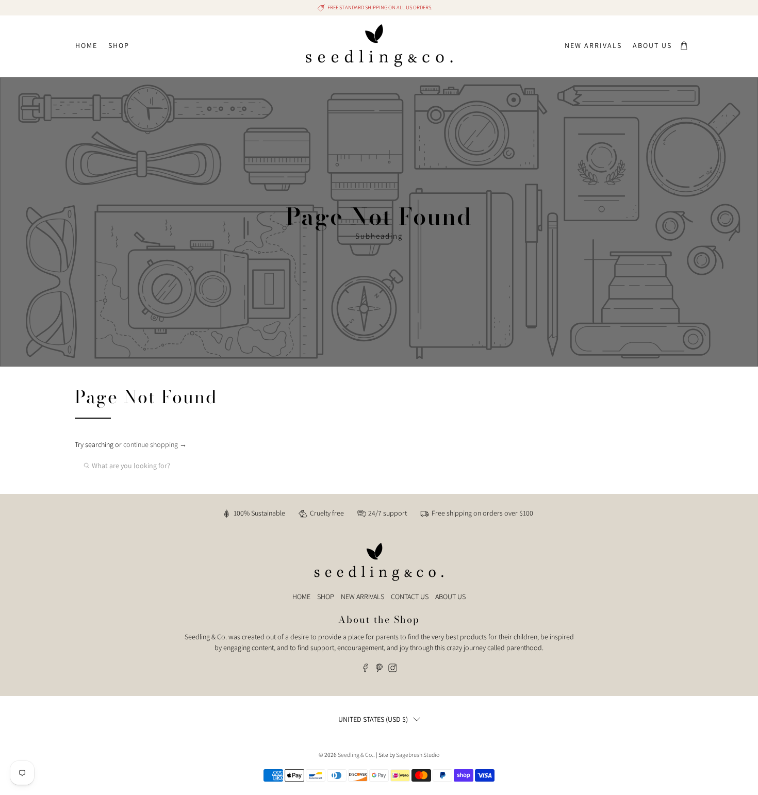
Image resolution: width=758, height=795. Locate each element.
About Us (652, 45)
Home (86, 45)
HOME (301, 596)
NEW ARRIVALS (362, 596)
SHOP (325, 596)
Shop (118, 45)
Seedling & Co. (355, 754)
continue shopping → (155, 444)
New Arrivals (593, 45)
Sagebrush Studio (417, 754)
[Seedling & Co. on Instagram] (392, 669)
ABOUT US (450, 596)
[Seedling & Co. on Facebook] (365, 669)
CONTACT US (410, 596)
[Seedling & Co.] (379, 46)
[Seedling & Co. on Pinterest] (379, 669)
